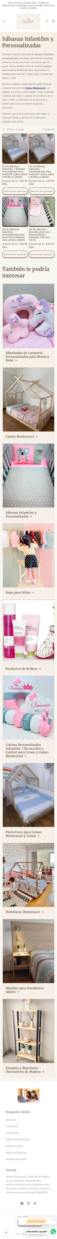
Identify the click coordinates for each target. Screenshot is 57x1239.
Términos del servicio (16, 1159)
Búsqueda (10, 1120)
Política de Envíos (14, 1146)
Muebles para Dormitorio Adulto (25, 990)
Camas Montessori (35, 88)
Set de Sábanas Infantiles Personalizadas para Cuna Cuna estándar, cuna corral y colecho (13, 234)
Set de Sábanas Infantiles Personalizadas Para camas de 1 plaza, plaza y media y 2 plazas (41, 171)
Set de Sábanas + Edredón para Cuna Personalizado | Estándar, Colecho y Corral (39, 234)
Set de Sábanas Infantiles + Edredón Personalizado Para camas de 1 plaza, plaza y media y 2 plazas (15, 171)
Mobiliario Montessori (23, 912)
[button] (3, 21)
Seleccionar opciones (15, 191)
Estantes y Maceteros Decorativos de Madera (23, 1070)
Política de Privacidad (16, 1152)
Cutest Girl (24, 1234)
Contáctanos (12, 1126)
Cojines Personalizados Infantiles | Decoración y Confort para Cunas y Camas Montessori (27, 750)
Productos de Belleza (21, 669)
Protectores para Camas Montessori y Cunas (24, 834)
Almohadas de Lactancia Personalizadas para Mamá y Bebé (27, 356)
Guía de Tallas (12, 1133)
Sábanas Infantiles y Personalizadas (21, 514)
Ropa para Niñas (18, 592)
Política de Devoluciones (18, 1139)
